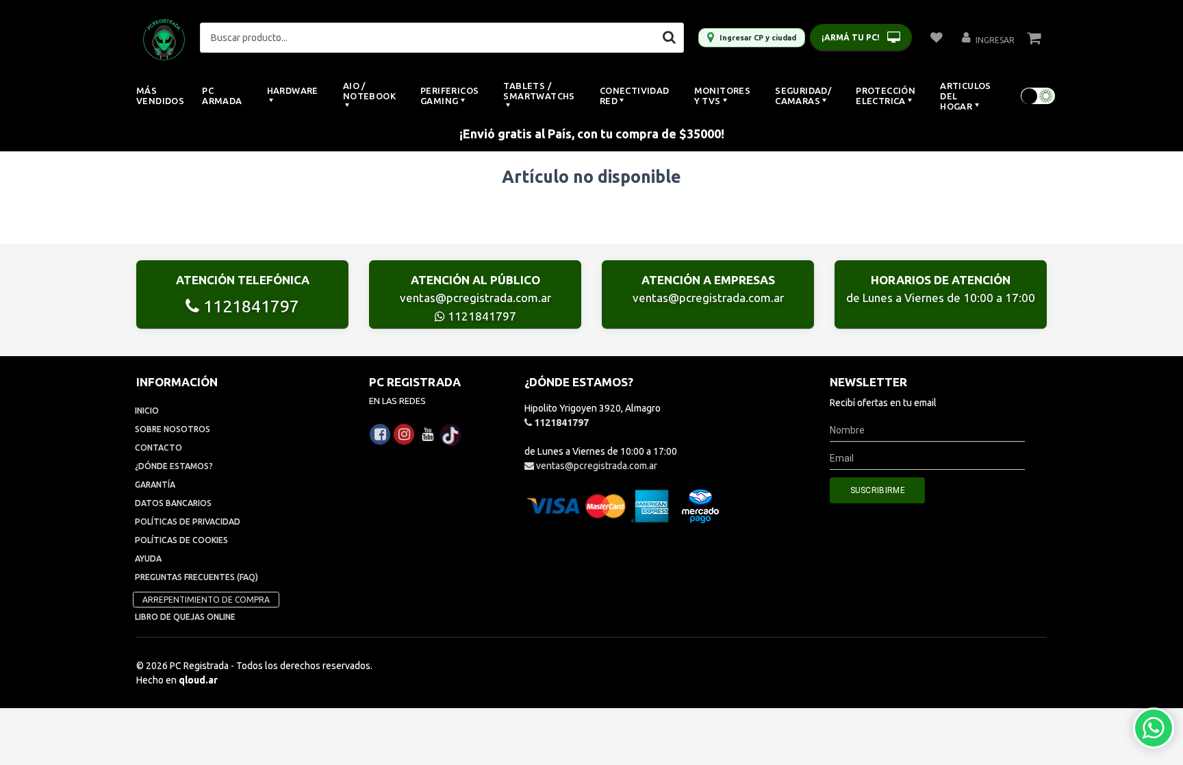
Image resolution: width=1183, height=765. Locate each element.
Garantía (155, 484)
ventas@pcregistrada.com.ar (475, 297)
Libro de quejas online (185, 616)
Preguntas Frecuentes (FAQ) (196, 577)
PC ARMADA (222, 95)
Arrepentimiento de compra (206, 599)
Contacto (158, 447)
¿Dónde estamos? (174, 466)
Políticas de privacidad (187, 521)
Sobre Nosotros (172, 429)
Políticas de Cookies (181, 540)
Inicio (147, 410)
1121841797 (249, 306)
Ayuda (148, 558)
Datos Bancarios (173, 503)
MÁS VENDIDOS (160, 95)
